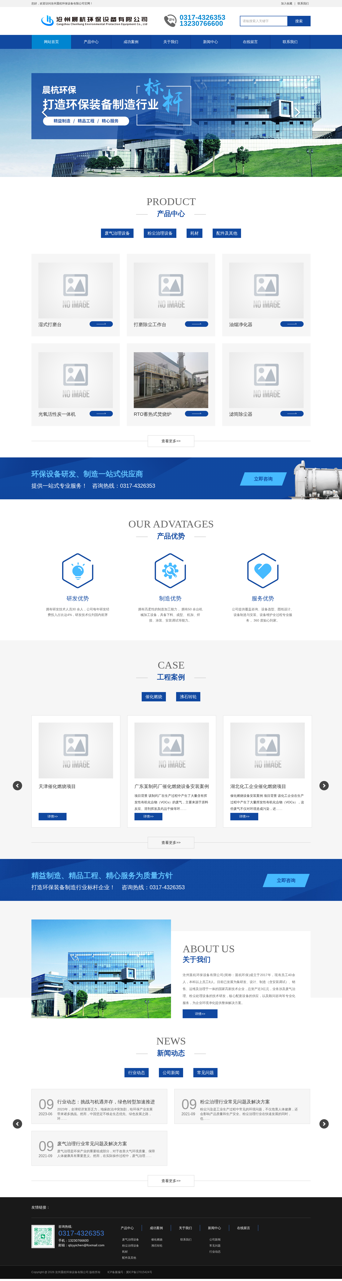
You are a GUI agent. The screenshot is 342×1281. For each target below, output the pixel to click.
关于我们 (170, 42)
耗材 (194, 233)
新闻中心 (210, 42)
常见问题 (205, 1072)
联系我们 (303, 3)
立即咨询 (263, 478)
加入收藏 (286, 3)
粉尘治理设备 (160, 233)
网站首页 (51, 42)
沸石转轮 (188, 696)
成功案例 (131, 42)
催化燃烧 (153, 696)
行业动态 (136, 1072)
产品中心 (91, 42)
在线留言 (250, 42)
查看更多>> (171, 441)
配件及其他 (226, 233)
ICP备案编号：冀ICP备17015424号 (129, 1272)
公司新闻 (171, 1072)
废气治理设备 (117, 233)
